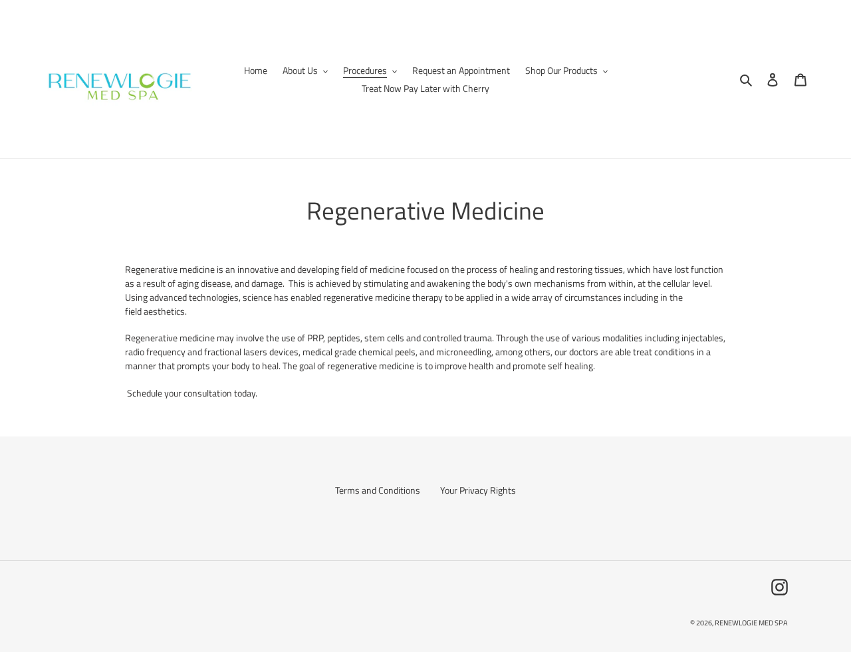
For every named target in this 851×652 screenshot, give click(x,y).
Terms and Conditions (377, 490)
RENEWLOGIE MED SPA (751, 622)
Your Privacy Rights (478, 490)
